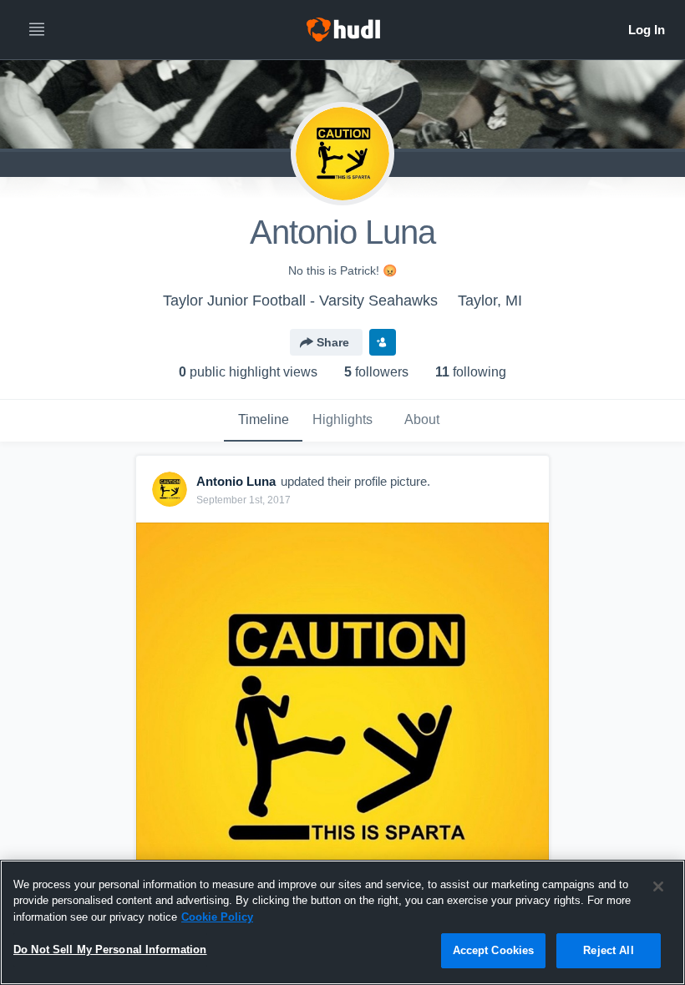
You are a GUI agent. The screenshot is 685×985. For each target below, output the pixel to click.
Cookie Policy (217, 917)
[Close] (658, 886)
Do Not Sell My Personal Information (110, 949)
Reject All (608, 950)
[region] (342, 922)
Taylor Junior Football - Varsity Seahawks (300, 300)
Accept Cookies (494, 950)
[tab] (263, 421)
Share (333, 342)
